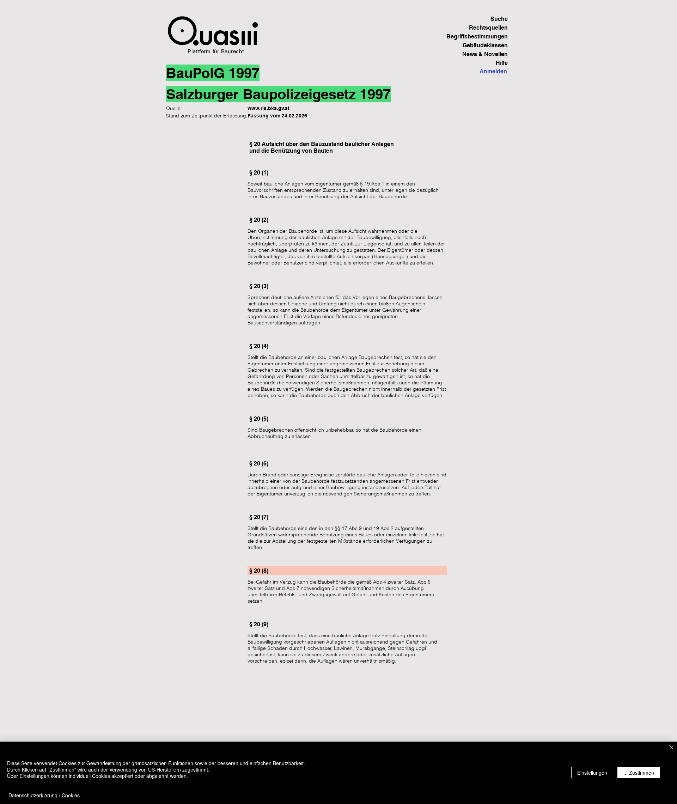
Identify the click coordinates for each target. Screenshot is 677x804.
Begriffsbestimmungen (483, 36)
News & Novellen (485, 54)
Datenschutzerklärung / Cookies (44, 795)
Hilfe (502, 63)
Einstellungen (592, 772)
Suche (499, 19)
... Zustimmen (638, 772)
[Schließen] (671, 748)
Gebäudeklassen (485, 45)
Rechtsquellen (488, 27)
